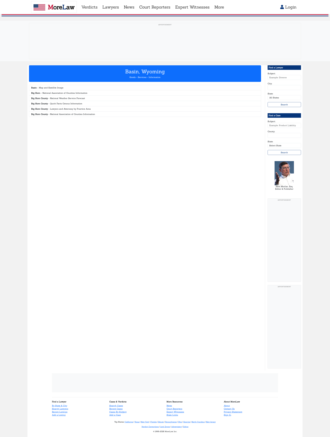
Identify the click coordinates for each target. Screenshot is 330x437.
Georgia (186, 422)
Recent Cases (116, 408)
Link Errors (165, 427)
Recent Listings (59, 412)
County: (271, 131)
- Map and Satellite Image (47, 87)
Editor (185, 427)
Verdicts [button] (89, 7)
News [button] (129, 7)
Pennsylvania (171, 422)
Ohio (180, 422)
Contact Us (229, 408)
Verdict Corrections (150, 427)
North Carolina (198, 422)
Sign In (227, 415)
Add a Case (115, 415)
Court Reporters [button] (154, 7)
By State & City (59, 405)
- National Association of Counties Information (59, 93)
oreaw (61, 7)
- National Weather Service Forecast (58, 98)
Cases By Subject (118, 412)
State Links (172, 415)
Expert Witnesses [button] (192, 7)
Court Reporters (174, 408)
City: (270, 83)
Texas (136, 422)
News (169, 405)
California (129, 422)
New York (145, 422)
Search (284, 104)
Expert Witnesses (175, 412)
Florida (153, 422)
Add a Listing (59, 415)
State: (270, 93)
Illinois (161, 422)
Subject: (271, 73)
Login (290, 7)
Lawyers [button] (110, 7)
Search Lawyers (60, 408)
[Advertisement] (165, 45)
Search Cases (116, 405)
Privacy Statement (233, 412)
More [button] (219, 7)
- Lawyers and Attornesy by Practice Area (61, 109)
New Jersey (211, 422)
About (227, 405)
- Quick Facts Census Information (56, 103)
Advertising (176, 427)
